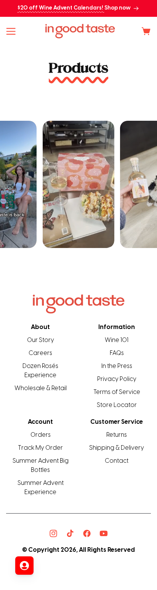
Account (40, 422)
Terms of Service (116, 392)
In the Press (116, 366)
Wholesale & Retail (40, 388)
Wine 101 (116, 340)
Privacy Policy (116, 379)
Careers (40, 353)
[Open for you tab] (24, 565)
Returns (116, 435)
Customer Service (116, 422)
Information (116, 327)
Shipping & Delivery (116, 448)
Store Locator (117, 405)
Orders (40, 435)
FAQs (117, 353)
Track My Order (40, 448)
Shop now (117, 8)
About (40, 327)
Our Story (40, 340)
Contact (116, 461)
